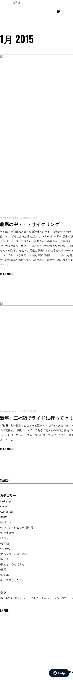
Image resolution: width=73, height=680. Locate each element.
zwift (4, 517)
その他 (5, 543)
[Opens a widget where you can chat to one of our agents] (59, 673)
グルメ (5, 538)
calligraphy (7, 501)
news (4, 506)
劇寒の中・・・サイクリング (30, 223)
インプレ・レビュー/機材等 (17, 527)
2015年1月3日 (28, 411)
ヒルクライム (38, 598)
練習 (3, 569)
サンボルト (21, 598)
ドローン (6, 548)
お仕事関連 (7, 532)
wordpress (7, 511)
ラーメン (54, 598)
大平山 (66, 598)
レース (5, 559)
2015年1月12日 (29, 217)
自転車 (5, 575)
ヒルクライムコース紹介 (15, 554)
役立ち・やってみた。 (14, 564)
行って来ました (10, 580)
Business (6, 598)
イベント (6, 522)
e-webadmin (11, 217)
